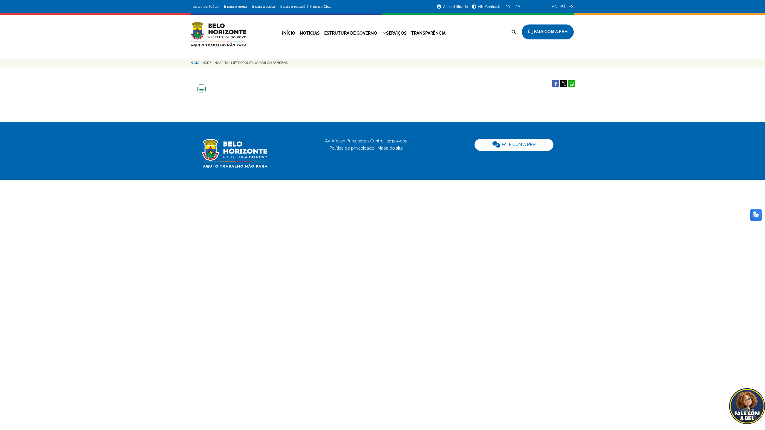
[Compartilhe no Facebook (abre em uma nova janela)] (555, 83)
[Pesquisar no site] (514, 32)
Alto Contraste (489, 7)
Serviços (396, 33)
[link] (514, 145)
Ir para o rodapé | (294, 7)
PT (563, 6)
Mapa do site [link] (390, 148)
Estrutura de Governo (350, 33)
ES (571, 6)
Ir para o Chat (320, 7)
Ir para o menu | (237, 7)
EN (555, 6)
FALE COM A (518, 144)
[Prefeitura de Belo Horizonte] (218, 30)
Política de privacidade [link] (351, 148)
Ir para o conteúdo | (206, 7)
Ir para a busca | (265, 7)
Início (288, 33)
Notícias (310, 33)
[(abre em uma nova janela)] (563, 83)
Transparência (428, 33)
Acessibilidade (456, 7)
